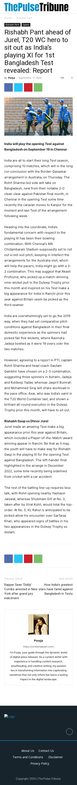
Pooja (11, 77)
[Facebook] (8, 87)
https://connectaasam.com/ (38, 646)
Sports (26, 24)
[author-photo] (38, 634)
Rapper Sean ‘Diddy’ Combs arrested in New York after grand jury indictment (20, 591)
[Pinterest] (28, 87)
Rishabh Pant (24, 18)
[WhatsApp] (38, 87)
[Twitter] (18, 87)
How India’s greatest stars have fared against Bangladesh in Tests (55, 589)
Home (8, 18)
